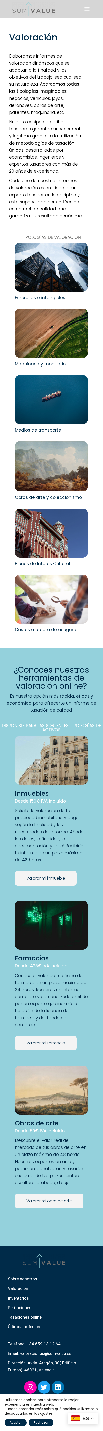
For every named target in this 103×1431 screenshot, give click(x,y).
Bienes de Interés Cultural (42, 564)
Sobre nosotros (22, 1278)
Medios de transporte (38, 430)
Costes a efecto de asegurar (46, 630)
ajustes (46, 1413)
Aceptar (16, 1422)
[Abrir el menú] (87, 8)
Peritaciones (20, 1307)
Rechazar (41, 1422)
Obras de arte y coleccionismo (48, 497)
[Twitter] (44, 1387)
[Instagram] (30, 1387)
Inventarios (18, 1298)
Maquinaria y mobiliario (40, 364)
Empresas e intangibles (40, 298)
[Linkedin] (58, 1387)
